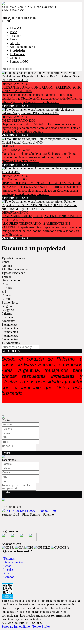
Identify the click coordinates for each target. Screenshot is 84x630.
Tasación (15, 35)
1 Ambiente (9, 324)
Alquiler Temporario (15, 269)
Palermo (7, 313)
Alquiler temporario (22, 46)
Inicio (13, 32)
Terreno (7, 276)
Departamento (11, 280)
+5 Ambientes (11, 343)
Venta (13, 39)
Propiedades (17, 50)
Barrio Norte (10, 302)
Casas (7, 566)
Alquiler (15, 43)
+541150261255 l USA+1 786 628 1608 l (32, 510)
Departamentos (13, 562)
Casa (5, 284)
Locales (7, 287)
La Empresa (17, 54)
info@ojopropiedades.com (19, 17)
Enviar (6, 453)
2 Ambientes (10, 328)
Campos (8, 577)
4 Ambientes (10, 335)
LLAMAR (17, 28)
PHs (6, 573)
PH (4, 291)
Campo (6, 295)
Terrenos (9, 558)
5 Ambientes (10, 339)
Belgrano (7, 306)
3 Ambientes (10, 332)
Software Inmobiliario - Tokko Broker (26, 626)
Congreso (8, 310)
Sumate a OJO (19, 61)
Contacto (15, 57)
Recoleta (7, 317)
